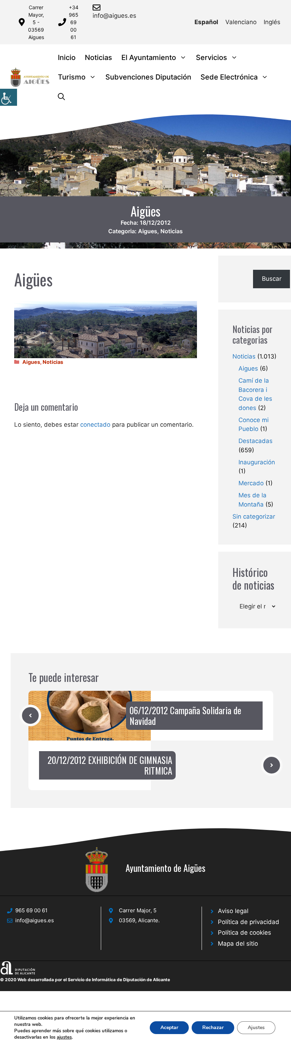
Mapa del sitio (238, 943)
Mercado (251, 483)
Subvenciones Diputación (148, 77)
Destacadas (255, 440)
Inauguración (256, 462)
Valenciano (241, 22)
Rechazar (213, 1027)
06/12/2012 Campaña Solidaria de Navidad (185, 715)
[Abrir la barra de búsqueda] (61, 96)
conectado (95, 424)
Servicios (211, 57)
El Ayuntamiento (148, 57)
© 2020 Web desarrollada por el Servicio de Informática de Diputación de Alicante (85, 979)
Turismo (72, 77)
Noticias (98, 57)
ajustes (64, 1037)
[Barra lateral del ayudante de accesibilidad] (8, 97)
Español (206, 22)
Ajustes (256, 1027)
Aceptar (169, 1027)
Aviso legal (233, 910)
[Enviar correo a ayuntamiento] (98, 7)
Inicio (67, 57)
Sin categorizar (253, 516)
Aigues (147, 231)
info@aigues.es (114, 15)
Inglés (272, 22)
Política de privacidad (248, 921)
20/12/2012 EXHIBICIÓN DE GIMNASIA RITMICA (110, 765)
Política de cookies (244, 932)
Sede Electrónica (229, 77)
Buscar (271, 278)
